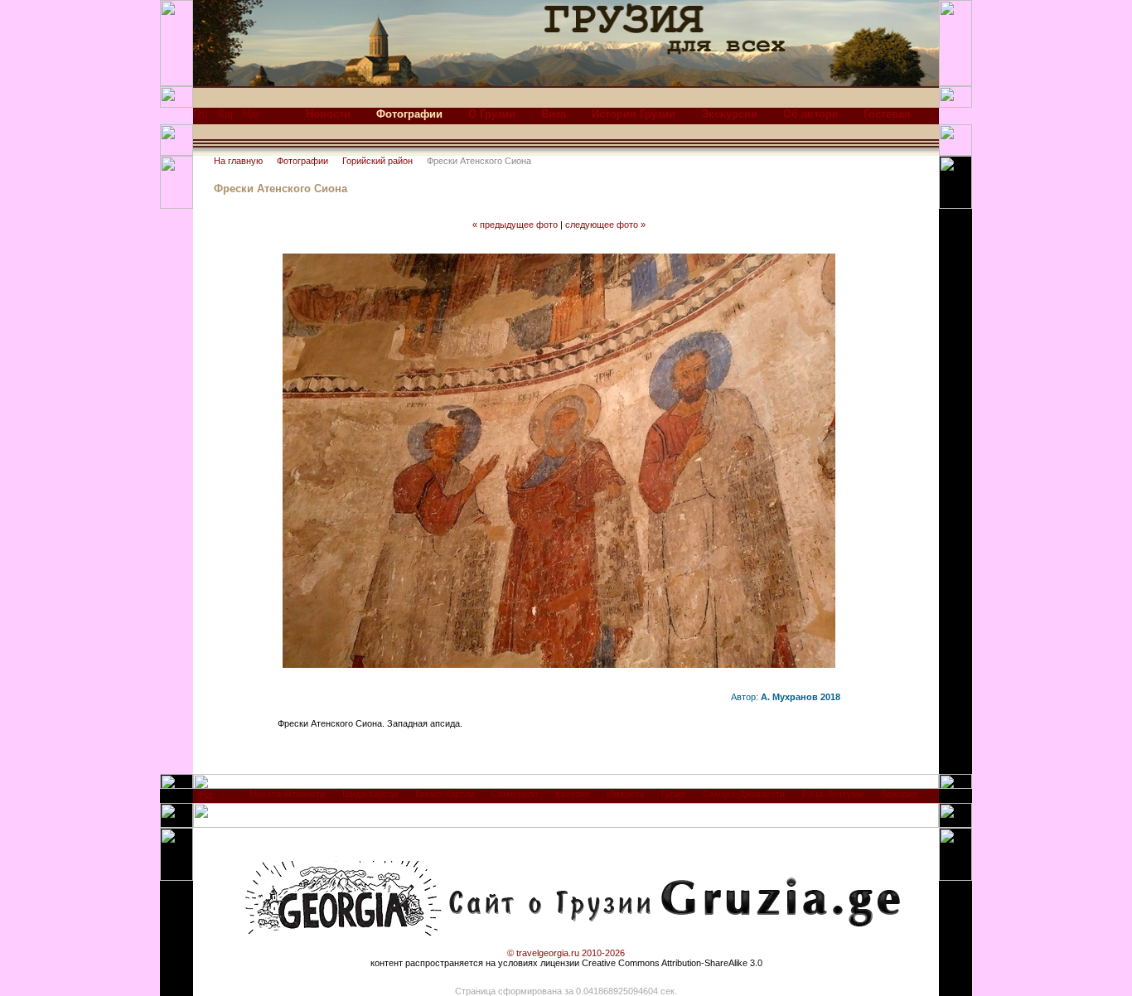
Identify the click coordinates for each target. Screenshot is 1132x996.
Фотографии (302, 161)
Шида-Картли (370, 794)
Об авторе (810, 114)
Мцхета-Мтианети (287, 794)
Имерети (625, 794)
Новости (328, 114)
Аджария (899, 794)
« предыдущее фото (515, 225)
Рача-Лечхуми (833, 794)
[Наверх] (206, 799)
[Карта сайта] (225, 118)
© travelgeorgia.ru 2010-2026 (566, 953)
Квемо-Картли (444, 794)
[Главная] (200, 118)
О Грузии (491, 114)
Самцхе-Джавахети (744, 794)
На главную (238, 161)
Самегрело (514, 794)
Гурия (673, 794)
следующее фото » (605, 225)
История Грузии (633, 114)
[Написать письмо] (250, 118)
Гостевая (887, 114)
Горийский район (377, 161)
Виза (553, 114)
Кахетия (572, 794)
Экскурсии (729, 114)
